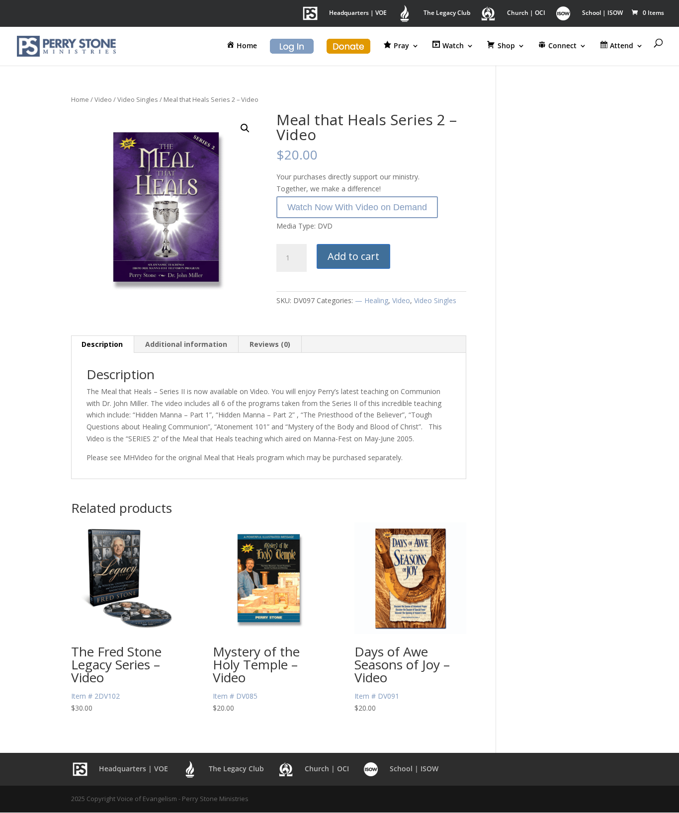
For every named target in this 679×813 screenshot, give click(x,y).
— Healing (371, 300)
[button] (245, 128)
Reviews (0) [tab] (270, 344)
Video (103, 99)
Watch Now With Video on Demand (357, 207)
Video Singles (137, 99)
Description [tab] (102, 344)
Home (80, 99)
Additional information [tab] (186, 344)
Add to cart (353, 256)
